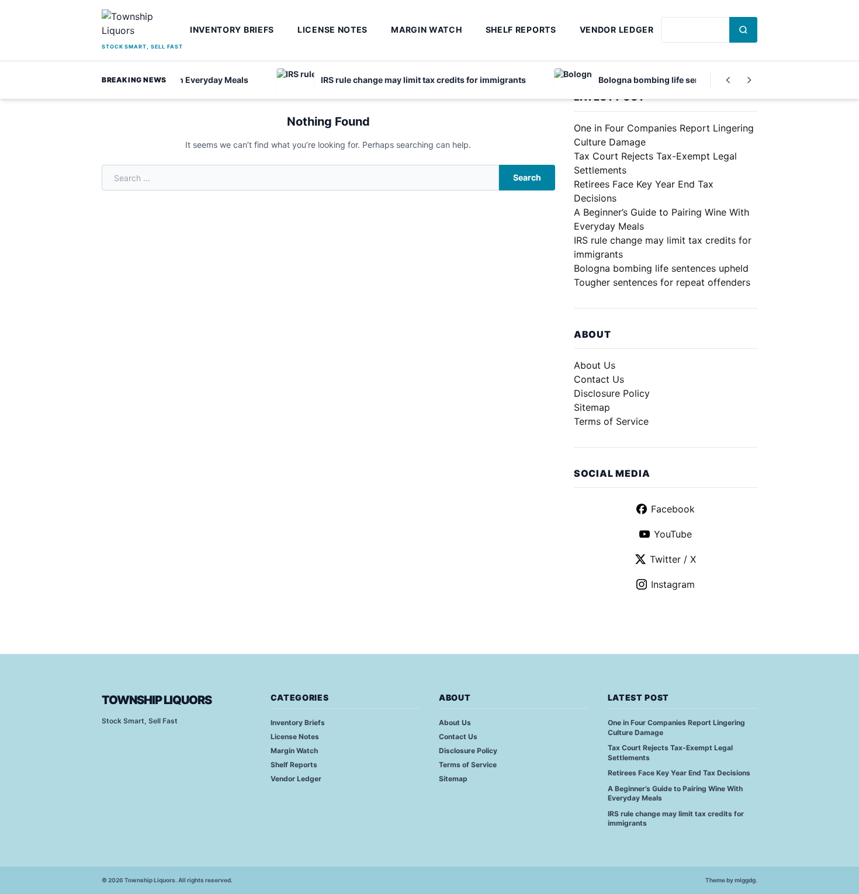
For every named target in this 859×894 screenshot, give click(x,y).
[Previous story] (728, 80)
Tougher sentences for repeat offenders (662, 282)
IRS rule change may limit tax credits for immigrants (676, 818)
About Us (594, 365)
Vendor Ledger (617, 29)
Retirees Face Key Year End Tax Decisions (679, 772)
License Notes (332, 29)
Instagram (673, 584)
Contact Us (599, 379)
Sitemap (592, 407)
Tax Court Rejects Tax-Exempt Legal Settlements (670, 752)
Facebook (673, 509)
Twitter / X (673, 559)
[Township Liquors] (142, 24)
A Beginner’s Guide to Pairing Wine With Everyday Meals (675, 793)
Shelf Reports (521, 29)
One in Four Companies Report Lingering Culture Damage (676, 727)
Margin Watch (426, 29)
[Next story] (749, 80)
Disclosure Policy (612, 393)
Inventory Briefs (232, 29)
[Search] (743, 30)
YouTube (673, 534)
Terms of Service (611, 421)
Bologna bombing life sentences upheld (661, 268)
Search (527, 177)
